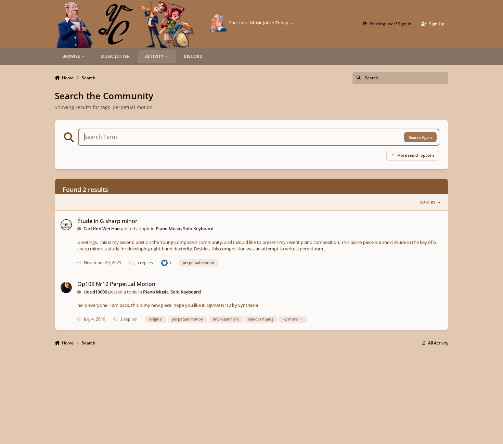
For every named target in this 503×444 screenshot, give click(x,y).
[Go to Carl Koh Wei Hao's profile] (66, 225)
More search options (415, 155)
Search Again (420, 137)
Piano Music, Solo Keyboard (185, 228)
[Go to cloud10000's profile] (66, 287)
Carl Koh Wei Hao (101, 228)
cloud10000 (95, 292)
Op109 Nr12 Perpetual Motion (116, 284)
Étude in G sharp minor (107, 221)
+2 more (290, 319)
